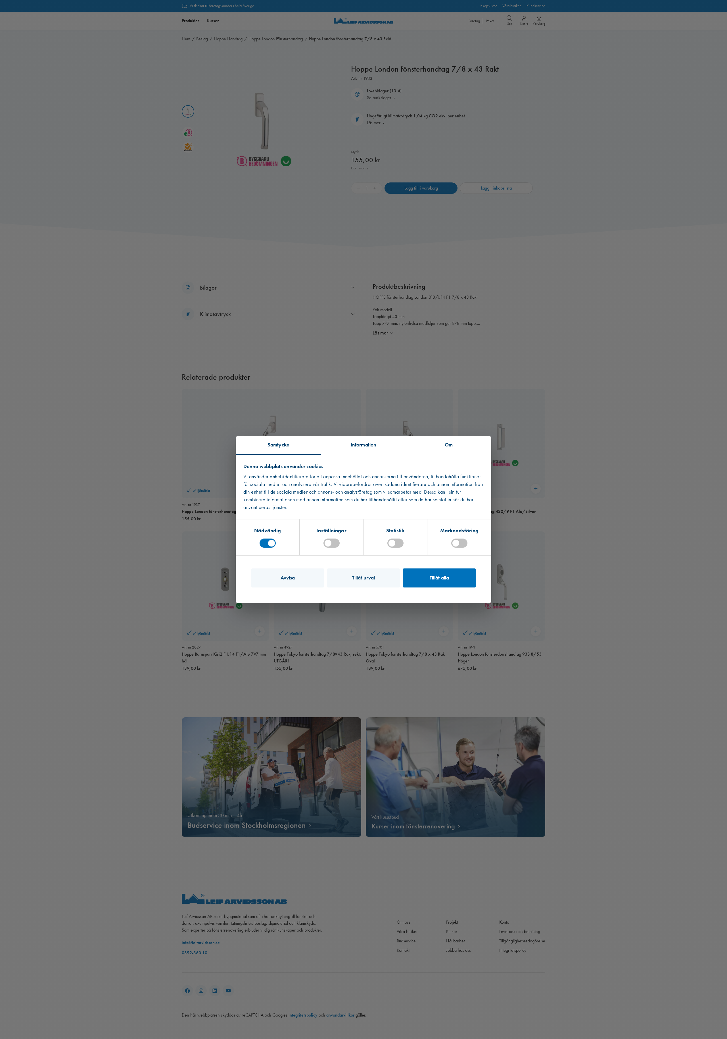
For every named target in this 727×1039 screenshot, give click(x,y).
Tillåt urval (363, 578)
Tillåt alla (439, 578)
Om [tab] (449, 445)
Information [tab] (363, 445)
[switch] (331, 543)
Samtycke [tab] (278, 445)
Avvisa (288, 578)
